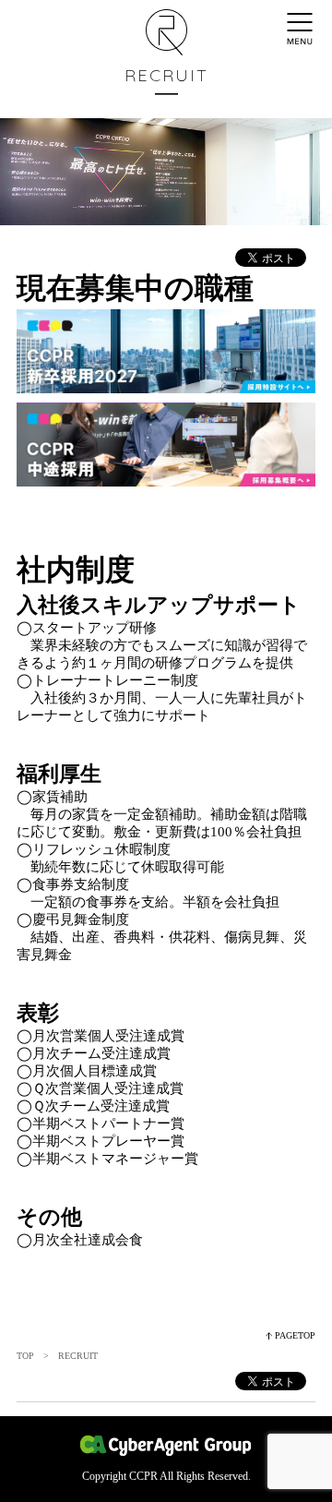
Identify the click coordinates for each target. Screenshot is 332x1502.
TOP (25, 1356)
